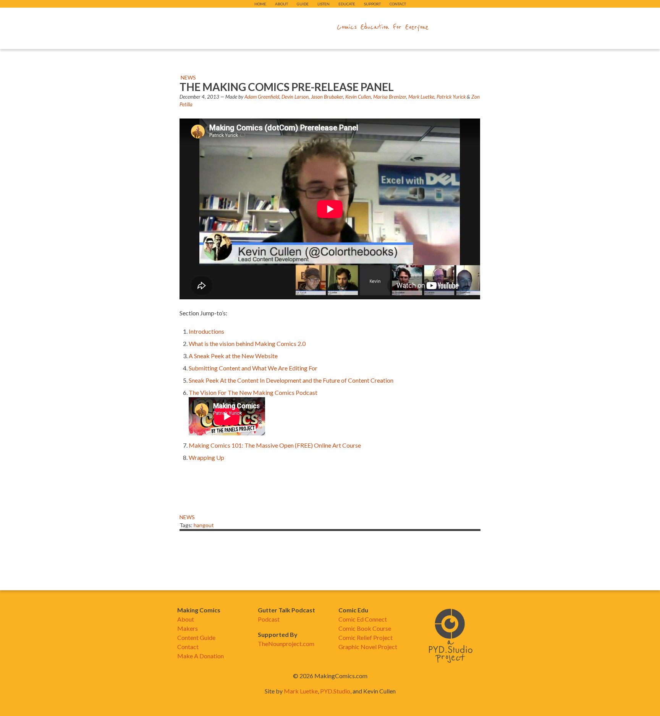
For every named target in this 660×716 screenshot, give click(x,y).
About (281, 4)
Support (372, 4)
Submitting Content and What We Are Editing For (253, 368)
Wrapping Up (206, 457)
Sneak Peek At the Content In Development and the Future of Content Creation (292, 380)
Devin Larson (295, 97)
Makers (187, 628)
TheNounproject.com (286, 643)
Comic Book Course (364, 628)
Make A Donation (200, 655)
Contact (398, 4)
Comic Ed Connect (362, 619)
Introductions (206, 331)
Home (260, 4)
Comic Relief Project (365, 637)
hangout (204, 525)
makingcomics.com (285, 27)
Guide (303, 4)
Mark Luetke (421, 97)
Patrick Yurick (451, 97)
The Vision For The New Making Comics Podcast (253, 392)
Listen (323, 4)
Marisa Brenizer (389, 97)
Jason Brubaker (327, 97)
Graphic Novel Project (367, 646)
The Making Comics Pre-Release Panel (287, 86)
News (188, 77)
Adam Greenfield (261, 97)
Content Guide (196, 637)
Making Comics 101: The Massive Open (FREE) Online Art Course (275, 445)
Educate (346, 4)
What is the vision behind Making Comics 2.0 (247, 343)
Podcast (269, 619)
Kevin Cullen (358, 97)
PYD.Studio (335, 691)
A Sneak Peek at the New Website (233, 355)
